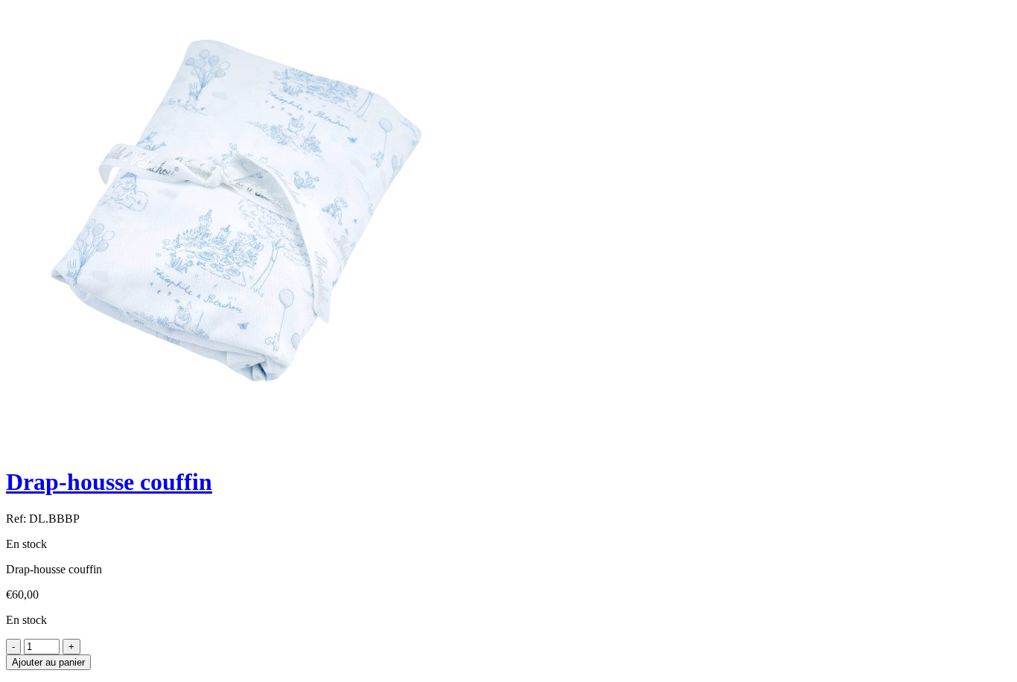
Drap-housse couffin (109, 481)
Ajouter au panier (48, 662)
